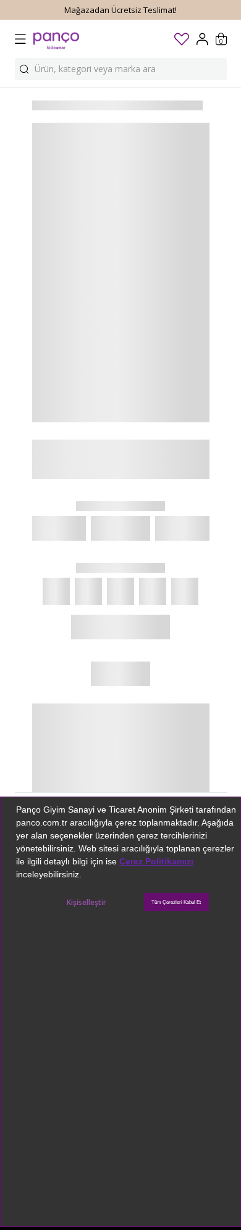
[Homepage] (56, 39)
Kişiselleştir (86, 902)
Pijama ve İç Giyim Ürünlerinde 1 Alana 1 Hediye (121, 9)
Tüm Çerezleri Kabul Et (176, 902)
